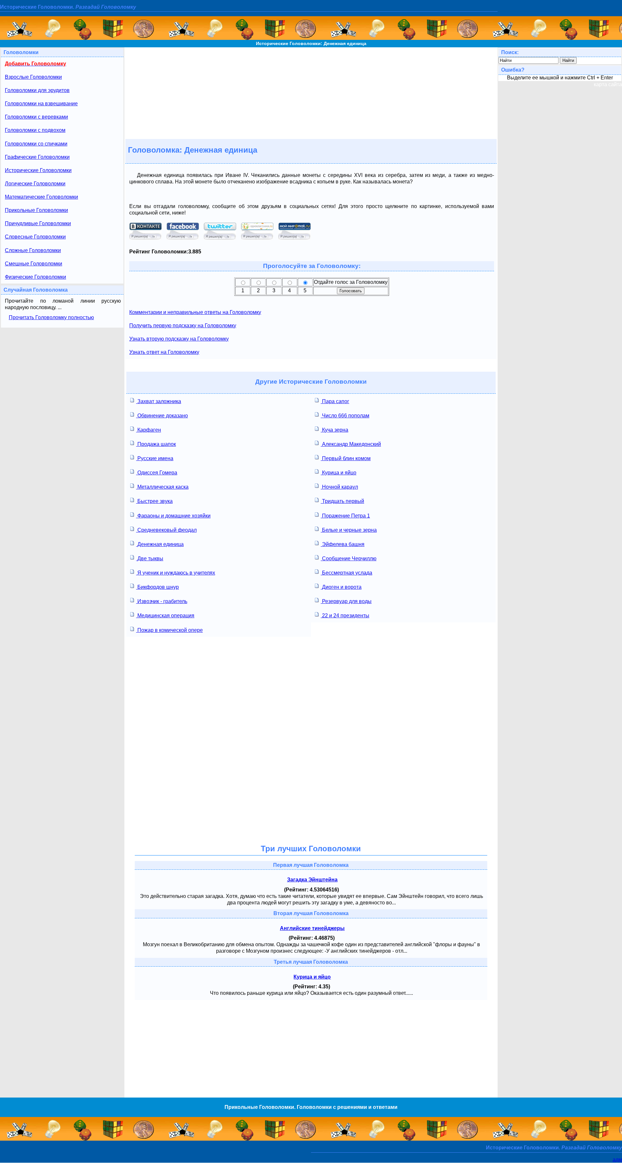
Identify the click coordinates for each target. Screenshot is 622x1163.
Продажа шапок (156, 444)
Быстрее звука (154, 501)
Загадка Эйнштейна (312, 879)
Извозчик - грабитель (161, 601)
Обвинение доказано (162, 415)
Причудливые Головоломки (38, 223)
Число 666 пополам (345, 415)
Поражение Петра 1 (345, 515)
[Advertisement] (311, 92)
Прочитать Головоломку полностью (51, 317)
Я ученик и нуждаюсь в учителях (175, 573)
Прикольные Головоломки (36, 210)
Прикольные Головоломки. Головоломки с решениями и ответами (311, 1107)
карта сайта (608, 84)
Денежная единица (160, 544)
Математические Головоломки (41, 197)
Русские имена (154, 458)
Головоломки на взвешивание (41, 103)
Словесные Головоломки (35, 236)
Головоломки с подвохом (35, 130)
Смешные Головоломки (33, 263)
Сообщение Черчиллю (348, 558)
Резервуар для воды (346, 601)
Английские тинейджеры (312, 928)
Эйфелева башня (342, 544)
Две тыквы (149, 558)
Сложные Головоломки (33, 250)
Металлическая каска (162, 487)
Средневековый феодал (166, 530)
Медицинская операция (165, 615)
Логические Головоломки (35, 183)
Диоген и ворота (341, 587)
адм (617, 1159)
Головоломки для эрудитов (37, 90)
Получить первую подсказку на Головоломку (182, 325)
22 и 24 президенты (345, 615)
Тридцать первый (342, 501)
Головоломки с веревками (36, 117)
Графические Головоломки (37, 157)
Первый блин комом (346, 458)
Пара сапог (335, 401)
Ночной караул (339, 487)
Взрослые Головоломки (33, 77)
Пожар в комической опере (169, 630)
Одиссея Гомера (156, 472)
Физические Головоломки (35, 277)
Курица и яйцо (338, 472)
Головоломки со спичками (36, 143)
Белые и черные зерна (349, 530)
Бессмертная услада (346, 573)
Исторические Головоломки (38, 170)
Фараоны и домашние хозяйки (173, 515)
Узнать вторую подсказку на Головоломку (179, 339)
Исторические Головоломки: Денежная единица (311, 43)
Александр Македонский (351, 444)
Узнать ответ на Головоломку (164, 352)
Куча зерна (334, 430)
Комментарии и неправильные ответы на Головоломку (195, 312)
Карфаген (148, 430)
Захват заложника (158, 401)
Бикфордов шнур (157, 587)
